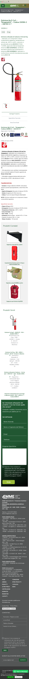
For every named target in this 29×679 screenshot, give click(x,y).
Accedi (5, 2)
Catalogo (15, 584)
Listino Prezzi (6, 586)
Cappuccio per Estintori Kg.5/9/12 (14, 301)
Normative (5, 591)
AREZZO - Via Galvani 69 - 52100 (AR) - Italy (14, 529)
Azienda (4, 582)
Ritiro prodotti (16, 582)
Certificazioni (6, 589)
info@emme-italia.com (11, 513)
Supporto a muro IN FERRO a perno (14, 283)
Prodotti (4, 584)
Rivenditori (5, 594)
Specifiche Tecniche (14, 118)
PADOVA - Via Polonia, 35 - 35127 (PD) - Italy (14, 525)
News (13, 586)
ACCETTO (10, 677)
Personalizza (18, 677)
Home (3, 579)
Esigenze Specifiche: (9, 446)
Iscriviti (23, 660)
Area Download (14, 122)
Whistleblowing (6, 602)
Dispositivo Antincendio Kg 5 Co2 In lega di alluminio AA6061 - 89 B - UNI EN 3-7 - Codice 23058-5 (14, 395)
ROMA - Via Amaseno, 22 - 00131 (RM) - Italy (14, 531)
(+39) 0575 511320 (12, 512)
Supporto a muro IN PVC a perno (14, 244)
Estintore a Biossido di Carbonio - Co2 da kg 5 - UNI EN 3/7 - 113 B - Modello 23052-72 (14, 374)
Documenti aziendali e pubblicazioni (11, 600)
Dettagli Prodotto (14, 114)
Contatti (4, 596)
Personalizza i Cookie (9, 608)
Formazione (15, 579)
